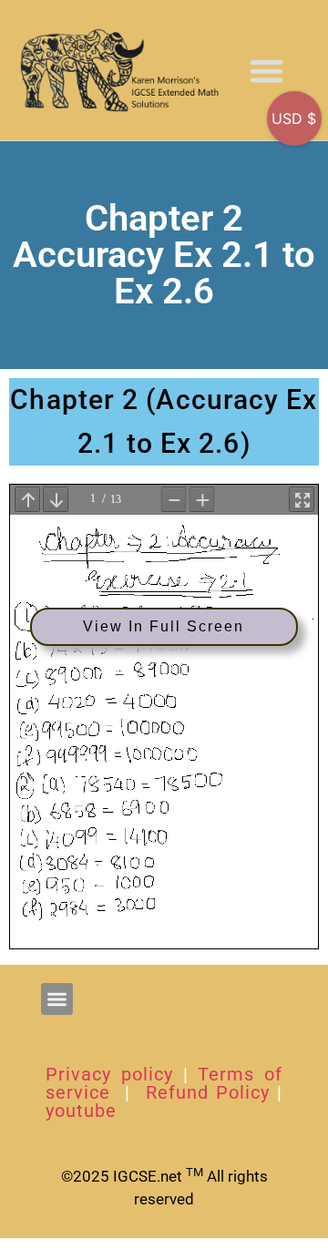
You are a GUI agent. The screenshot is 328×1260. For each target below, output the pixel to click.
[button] (266, 70)
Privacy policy (109, 1074)
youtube (81, 1111)
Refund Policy (208, 1092)
